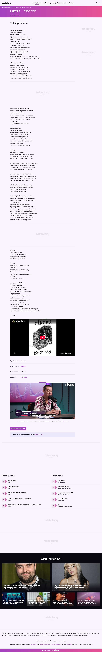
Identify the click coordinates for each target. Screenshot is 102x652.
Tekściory (8, 7)
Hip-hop (22, 7)
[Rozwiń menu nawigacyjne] (99, 3)
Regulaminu (33, 644)
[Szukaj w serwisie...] (96, 3)
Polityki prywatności (44, 644)
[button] (37, 3)
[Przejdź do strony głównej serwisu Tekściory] (6, 3)
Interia (3, 7)
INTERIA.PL (69, 644)
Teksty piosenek (15, 7)
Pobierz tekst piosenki (18, 428)
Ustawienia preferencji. (54, 644)
